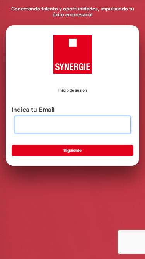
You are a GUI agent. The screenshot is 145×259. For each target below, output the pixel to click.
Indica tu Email (33, 109)
